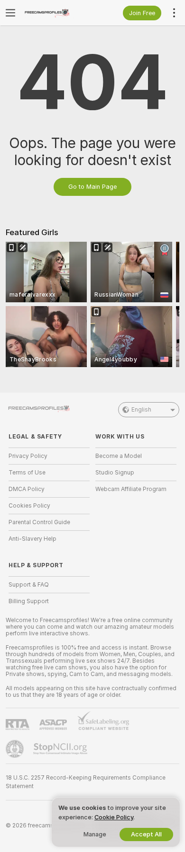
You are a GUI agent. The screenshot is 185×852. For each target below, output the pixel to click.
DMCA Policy (27, 489)
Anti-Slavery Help (32, 539)
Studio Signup (114, 472)
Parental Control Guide (39, 522)
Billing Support (29, 601)
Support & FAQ (29, 584)
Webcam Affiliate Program (130, 489)
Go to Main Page (92, 186)
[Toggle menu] (10, 13)
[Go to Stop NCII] (61, 749)
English (141, 409)
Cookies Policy (29, 505)
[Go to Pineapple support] (16, 749)
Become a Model (118, 456)
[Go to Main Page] (56, 13)
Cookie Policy (113, 817)
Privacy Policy (28, 456)
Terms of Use (27, 472)
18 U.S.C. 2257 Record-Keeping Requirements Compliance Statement (86, 782)
